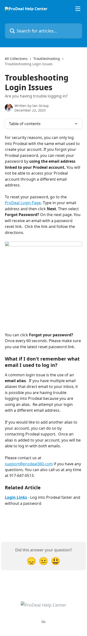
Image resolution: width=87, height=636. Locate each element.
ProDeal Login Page (23, 202)
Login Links (16, 497)
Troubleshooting (46, 58)
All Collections (16, 58)
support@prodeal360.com (29, 464)
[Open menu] (77, 9)
